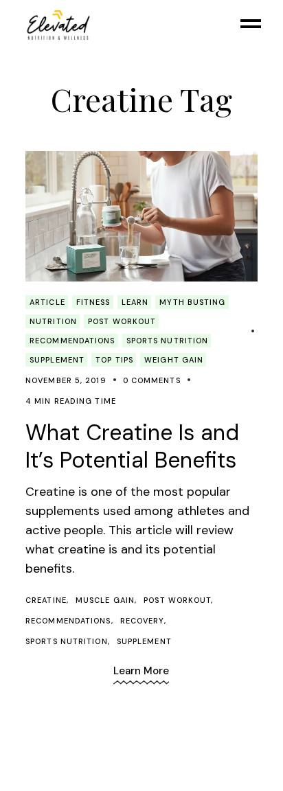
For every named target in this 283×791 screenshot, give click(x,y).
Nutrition (53, 321)
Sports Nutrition (167, 340)
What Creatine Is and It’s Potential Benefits (132, 446)
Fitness (93, 302)
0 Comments (152, 380)
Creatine (46, 600)
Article (47, 302)
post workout (177, 600)
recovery (142, 621)
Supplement (57, 360)
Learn (135, 302)
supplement (144, 641)
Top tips (114, 360)
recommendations (72, 340)
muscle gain (105, 600)
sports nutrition (66, 641)
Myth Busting (192, 302)
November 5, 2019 (65, 380)
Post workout (122, 321)
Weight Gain (173, 360)
